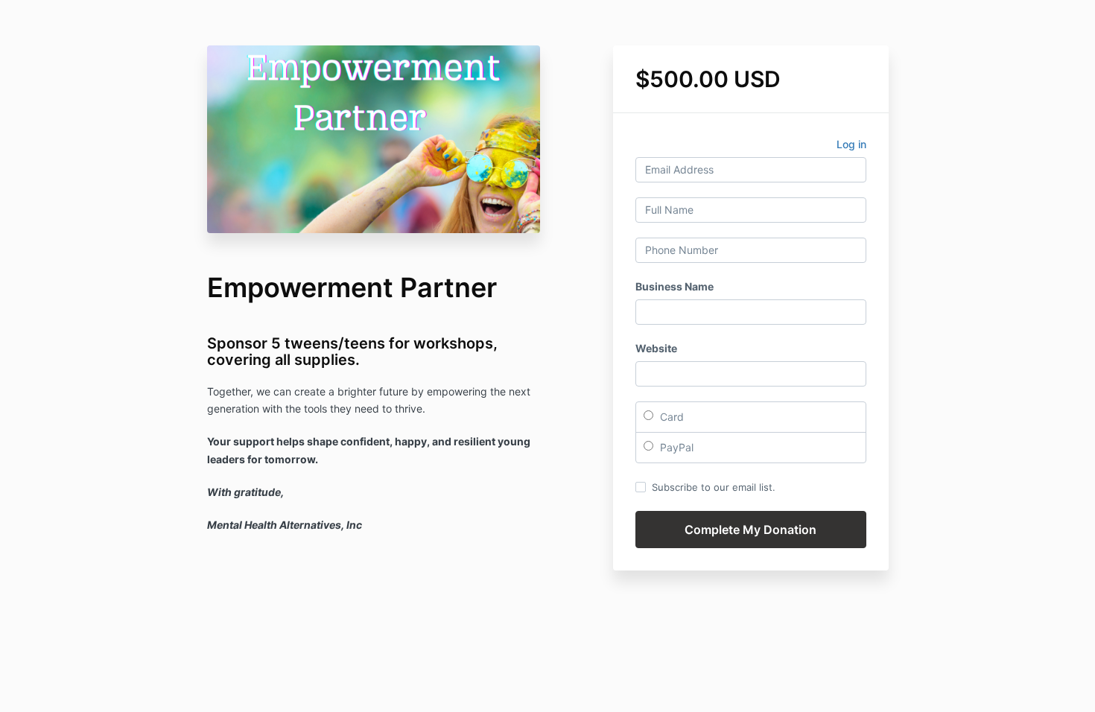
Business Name (674, 286)
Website (656, 348)
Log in (851, 144)
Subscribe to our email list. (713, 487)
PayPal (675, 447)
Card (670, 416)
